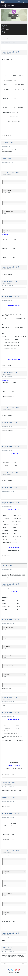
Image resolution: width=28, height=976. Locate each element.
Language (11, 972)
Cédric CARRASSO (7, 142)
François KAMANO (7, 565)
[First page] (2, 48)
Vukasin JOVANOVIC (8, 783)
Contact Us (17, 972)
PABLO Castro (6, 158)
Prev (5, 47)
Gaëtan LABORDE (7, 948)
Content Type (6, 38)
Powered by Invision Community (14, 974)
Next (23, 47)
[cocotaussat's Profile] (14, 22)
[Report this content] (12, 56)
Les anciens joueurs (7, 143)
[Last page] (26, 48)
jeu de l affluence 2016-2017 (10, 52)
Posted (6, 56)
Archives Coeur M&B (7, 53)
